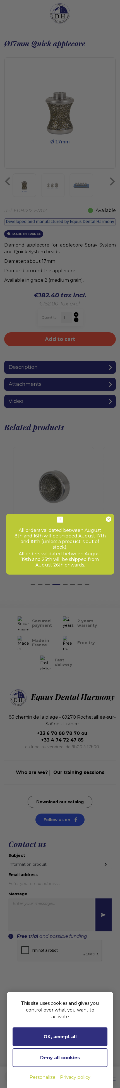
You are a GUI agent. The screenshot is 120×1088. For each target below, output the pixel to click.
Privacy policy (75, 1077)
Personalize (43, 1077)
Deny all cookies (60, 1057)
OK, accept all (60, 1036)
